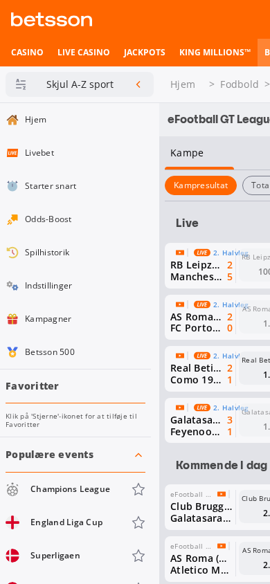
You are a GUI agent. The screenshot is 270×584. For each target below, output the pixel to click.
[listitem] (27, 52)
